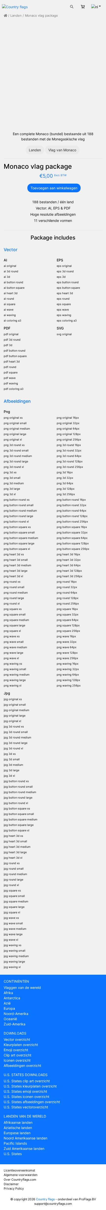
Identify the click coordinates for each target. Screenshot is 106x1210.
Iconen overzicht (17, 1060)
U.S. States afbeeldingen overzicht (32, 1102)
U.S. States (13, 1154)
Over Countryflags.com (20, 1179)
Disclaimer (11, 1184)
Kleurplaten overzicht (21, 1045)
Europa (9, 1008)
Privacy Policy (14, 1188)
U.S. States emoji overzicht (25, 1091)
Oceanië (10, 1019)
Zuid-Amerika (14, 1024)
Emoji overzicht (16, 1050)
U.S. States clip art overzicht (27, 1081)
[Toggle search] (72, 6)
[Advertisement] (53, 74)
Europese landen (17, 1133)
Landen (16, 15)
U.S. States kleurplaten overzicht (30, 1086)
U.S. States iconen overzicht (26, 1096)
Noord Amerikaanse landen (25, 1138)
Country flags (45, 1199)
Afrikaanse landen (18, 1122)
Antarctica (12, 998)
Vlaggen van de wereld (22, 987)
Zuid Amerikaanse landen (24, 1148)
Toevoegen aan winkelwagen (54, 188)
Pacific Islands (15, 1143)
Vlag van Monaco (62, 150)
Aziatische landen (18, 1128)
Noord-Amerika (16, 1013)
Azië (7, 1003)
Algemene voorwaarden (20, 1175)
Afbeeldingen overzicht (22, 1065)
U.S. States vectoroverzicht (26, 1107)
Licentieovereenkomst (19, 1170)
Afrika (8, 993)
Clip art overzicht (17, 1055)
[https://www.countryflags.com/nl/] (15, 6)
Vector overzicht (17, 1039)
